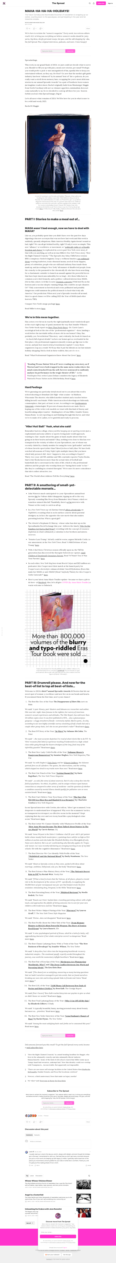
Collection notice (75, 1250)
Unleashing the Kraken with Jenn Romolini (43, 1209)
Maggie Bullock (40, 22)
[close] (75, 1213)
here (61, 210)
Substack (49, 1259)
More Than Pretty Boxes (58, 327)
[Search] (90, 3)
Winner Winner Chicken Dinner (38, 1181)
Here (41, 209)
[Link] (22, 219)
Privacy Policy (71, 1242)
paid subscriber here (34, 1047)
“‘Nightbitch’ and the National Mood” (45, 856)
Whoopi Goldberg (71, 763)
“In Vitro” (59, 731)
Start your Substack (53, 1255)
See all (28, 1223)
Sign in (110, 3)
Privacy (62, 1250)
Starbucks (86, 1069)
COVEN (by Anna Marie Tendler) (75, 582)
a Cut (69, 502)
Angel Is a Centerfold (34, 1195)
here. (65, 906)
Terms (67, 1250)
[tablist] (33, 1135)
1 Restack (45, 1115)
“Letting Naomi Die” (65, 773)
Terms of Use (66, 1240)
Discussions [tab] (39, 1176)
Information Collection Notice (57, 1242)
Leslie (31, 1152)
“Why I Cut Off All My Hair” (77, 1001)
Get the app (67, 1255)
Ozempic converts (64, 282)
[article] (58, 1185)
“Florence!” (71, 910)
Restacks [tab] (37, 1135)
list (36, 496)
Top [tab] (27, 1176)
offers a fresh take (73, 510)
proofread (61, 670)
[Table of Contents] (2, 631)
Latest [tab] (32, 1176)
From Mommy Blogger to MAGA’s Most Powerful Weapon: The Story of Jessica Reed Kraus (57, 926)
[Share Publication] (94, 3)
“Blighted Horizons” (69, 892)
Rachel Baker (29, 22)
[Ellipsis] (90, 1151)
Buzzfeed (42, 582)
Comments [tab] (29, 1135)
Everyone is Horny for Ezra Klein (53, 1081)
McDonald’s (32, 1072)
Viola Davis (52, 763)
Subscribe (101, 3)
